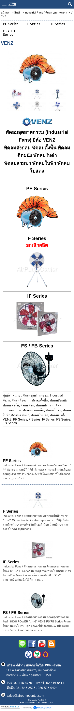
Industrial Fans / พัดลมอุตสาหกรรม (45, 12)
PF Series (12, 460)
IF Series (11, 562)
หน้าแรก (6, 12)
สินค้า (17, 12)
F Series (10, 511)
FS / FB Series (16, 612)
